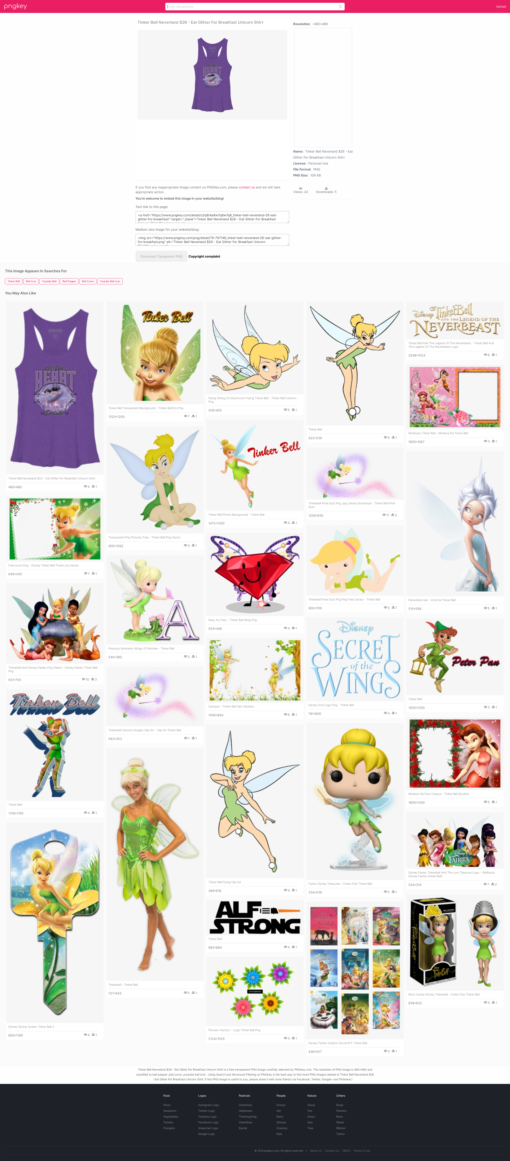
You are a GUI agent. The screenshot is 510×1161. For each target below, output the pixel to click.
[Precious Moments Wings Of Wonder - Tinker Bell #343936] (155, 600)
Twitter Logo (206, 1110)
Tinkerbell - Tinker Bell (123, 984)
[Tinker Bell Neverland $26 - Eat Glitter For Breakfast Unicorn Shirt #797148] (55, 388)
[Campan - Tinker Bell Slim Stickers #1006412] (255, 670)
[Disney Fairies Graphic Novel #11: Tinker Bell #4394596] (355, 970)
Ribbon (340, 1128)
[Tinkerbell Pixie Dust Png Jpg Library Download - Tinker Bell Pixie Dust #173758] (355, 474)
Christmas (245, 1105)
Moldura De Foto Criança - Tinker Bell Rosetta (438, 794)
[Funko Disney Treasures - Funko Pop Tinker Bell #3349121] (355, 801)
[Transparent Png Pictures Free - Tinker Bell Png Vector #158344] (155, 480)
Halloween (245, 1110)
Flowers (341, 1110)
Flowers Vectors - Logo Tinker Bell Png (234, 1030)
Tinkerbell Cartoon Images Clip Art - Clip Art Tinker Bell (144, 730)
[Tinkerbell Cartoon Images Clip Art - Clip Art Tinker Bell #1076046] (155, 696)
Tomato (168, 1122)
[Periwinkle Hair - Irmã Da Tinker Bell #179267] (455, 523)
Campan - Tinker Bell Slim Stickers (231, 706)
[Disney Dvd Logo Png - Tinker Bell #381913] (355, 659)
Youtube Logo (207, 1116)
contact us (247, 187)
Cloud (311, 1105)
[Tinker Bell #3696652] (255, 917)
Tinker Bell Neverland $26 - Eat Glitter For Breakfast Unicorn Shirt (51, 478)
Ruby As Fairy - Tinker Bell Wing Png (232, 620)
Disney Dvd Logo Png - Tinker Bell (331, 705)
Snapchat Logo (208, 1128)
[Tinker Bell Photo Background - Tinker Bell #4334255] (255, 465)
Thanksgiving (248, 1116)
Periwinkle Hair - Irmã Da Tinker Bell (432, 600)
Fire (309, 1110)
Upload (501, 6)
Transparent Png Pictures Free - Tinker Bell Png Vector (144, 537)
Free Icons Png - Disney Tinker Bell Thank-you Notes (43, 565)
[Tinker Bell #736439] (455, 656)
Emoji (339, 1105)
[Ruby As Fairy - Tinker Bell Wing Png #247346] (255, 574)
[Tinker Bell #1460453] (55, 745)
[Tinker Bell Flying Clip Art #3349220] (255, 801)
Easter (243, 1128)
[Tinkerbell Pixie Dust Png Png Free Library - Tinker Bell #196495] (355, 560)
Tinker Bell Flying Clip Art (224, 882)
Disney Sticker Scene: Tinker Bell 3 (31, 1026)
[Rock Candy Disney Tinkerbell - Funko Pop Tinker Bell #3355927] (455, 942)
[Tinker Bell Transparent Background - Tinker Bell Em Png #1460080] (155, 353)
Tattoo (340, 1134)
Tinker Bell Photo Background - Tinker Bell (236, 514)
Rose (339, 1116)
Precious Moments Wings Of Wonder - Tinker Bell (141, 648)
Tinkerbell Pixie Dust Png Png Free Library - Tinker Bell (344, 599)
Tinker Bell (315, 429)
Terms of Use (362, 1150)
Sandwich (169, 1110)
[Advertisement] (207, 149)
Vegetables (170, 1116)
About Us (316, 1150)
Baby (280, 1116)
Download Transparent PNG (161, 256)
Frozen (281, 1105)
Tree (310, 1128)
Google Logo (206, 1134)
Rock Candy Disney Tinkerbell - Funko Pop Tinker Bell (444, 994)
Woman (281, 1122)
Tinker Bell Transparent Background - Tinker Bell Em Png (145, 408)
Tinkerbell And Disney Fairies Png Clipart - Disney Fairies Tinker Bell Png (52, 669)
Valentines (245, 1122)
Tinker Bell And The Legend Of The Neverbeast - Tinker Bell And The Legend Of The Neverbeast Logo (451, 344)
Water (340, 1122)
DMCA (346, 1150)
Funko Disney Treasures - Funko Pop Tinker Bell (340, 883)
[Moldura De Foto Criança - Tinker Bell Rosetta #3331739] (455, 753)
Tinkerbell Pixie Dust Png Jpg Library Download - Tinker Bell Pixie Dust (351, 505)
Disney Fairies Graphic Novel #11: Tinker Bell (337, 1043)
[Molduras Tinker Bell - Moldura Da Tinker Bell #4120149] (455, 397)
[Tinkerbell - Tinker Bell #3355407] (155, 864)
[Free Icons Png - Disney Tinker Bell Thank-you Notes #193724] (55, 529)
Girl (279, 1110)
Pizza (167, 1105)
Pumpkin (169, 1128)
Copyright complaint (204, 256)
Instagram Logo (208, 1105)
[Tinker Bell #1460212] (355, 364)
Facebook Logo (208, 1122)
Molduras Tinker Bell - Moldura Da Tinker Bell (438, 433)
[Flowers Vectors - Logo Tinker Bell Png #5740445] (255, 991)
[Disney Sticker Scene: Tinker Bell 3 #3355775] (55, 923)
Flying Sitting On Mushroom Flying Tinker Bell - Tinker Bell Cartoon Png (252, 399)
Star (310, 1122)
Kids (279, 1134)
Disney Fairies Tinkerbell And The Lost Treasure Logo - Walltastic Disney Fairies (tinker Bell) (451, 874)
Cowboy (282, 1128)
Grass (311, 1116)
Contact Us (332, 1150)
